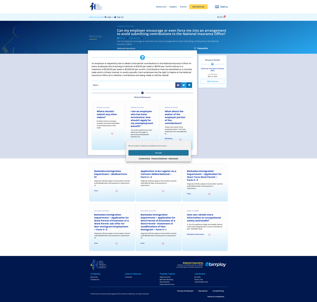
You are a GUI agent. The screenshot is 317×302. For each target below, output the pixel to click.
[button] (178, 85)
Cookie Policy (144, 158)
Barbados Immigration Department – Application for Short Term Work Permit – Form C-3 (204, 176)
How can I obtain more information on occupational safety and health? (204, 217)
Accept (158, 153)
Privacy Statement (159, 158)
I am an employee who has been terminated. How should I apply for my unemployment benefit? (142, 119)
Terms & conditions (215, 296)
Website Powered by (193, 263)
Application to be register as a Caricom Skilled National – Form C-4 (158, 174)
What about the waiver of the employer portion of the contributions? (175, 117)
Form (96, 191)
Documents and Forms (101, 211)
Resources (135, 38)
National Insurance (126, 48)
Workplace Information (125, 26)
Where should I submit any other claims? (107, 114)
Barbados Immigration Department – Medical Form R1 (110, 174)
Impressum (173, 158)
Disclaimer (203, 291)
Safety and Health (193, 211)
